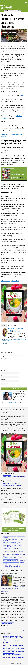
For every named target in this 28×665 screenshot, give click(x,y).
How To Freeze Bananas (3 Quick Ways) (11, 542)
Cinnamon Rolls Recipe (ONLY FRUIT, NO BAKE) (13, 549)
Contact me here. (5, 591)
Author (4, 325)
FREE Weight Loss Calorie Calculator (11, 483)
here (21, 95)
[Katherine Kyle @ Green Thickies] (5, 336)
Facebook (23, 342)
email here (5, 343)
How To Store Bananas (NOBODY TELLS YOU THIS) (14, 560)
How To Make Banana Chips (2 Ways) (11, 543)
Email (2, 375)
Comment (4, 358)
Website (3, 379)
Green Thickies (17, 331)
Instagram (18, 342)
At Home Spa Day (7, 475)
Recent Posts (12, 325)
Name (3, 370)
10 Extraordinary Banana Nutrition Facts (11, 566)
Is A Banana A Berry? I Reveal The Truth (11, 565)
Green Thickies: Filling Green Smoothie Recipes (7, 6)
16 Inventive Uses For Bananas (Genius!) (11, 548)
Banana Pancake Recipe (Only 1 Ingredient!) (12, 557)
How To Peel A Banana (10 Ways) (10, 559)
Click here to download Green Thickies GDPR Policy (12, 630)
